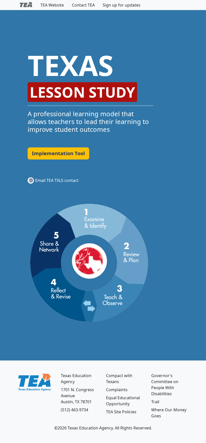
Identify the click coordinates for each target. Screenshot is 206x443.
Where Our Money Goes (168, 413)
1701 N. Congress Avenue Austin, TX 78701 (77, 396)
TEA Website (52, 5)
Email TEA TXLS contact (57, 180)
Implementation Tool (58, 153)
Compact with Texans (119, 378)
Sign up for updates (121, 5)
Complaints (117, 389)
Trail (155, 402)
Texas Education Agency (76, 378)
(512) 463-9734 (74, 410)
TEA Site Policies (121, 412)
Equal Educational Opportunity (123, 401)
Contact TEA (83, 5)
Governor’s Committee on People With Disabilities (164, 384)
